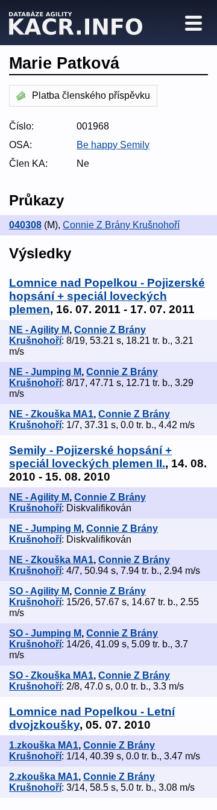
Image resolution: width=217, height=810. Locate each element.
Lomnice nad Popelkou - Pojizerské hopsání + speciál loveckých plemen (107, 296)
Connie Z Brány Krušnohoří (121, 225)
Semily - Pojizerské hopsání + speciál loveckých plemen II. (90, 457)
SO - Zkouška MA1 (51, 675)
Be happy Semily (113, 145)
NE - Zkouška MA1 (51, 414)
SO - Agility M (39, 591)
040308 (25, 225)
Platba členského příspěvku (91, 95)
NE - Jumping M (45, 372)
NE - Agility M (39, 330)
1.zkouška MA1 (43, 745)
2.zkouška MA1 (43, 776)
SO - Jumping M (45, 633)
